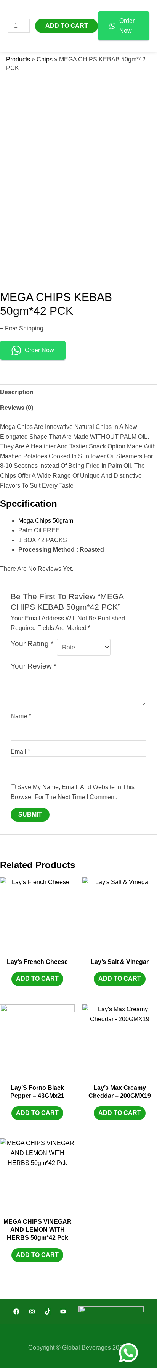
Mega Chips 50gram (45, 520)
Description (17, 392)
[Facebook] (16, 1311)
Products (18, 59)
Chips (45, 59)
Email (20, 751)
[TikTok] (48, 1311)
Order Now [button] (39, 350)
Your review (33, 666)
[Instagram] (32, 1311)
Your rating (32, 644)
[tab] (78, 392)
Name (21, 716)
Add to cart (37, 978)
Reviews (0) (16, 407)
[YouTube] (63, 1311)
